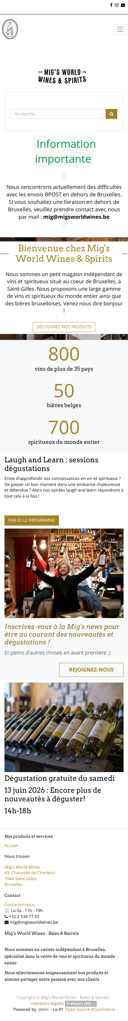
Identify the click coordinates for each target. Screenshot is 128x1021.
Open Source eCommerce (90, 1009)
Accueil (11, 845)
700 (64, 427)
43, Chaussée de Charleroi (29, 873)
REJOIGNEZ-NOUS (91, 669)
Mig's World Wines (22, 867)
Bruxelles (13, 884)
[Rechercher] (111, 114)
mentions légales (47, 1003)
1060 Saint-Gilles (20, 879)
